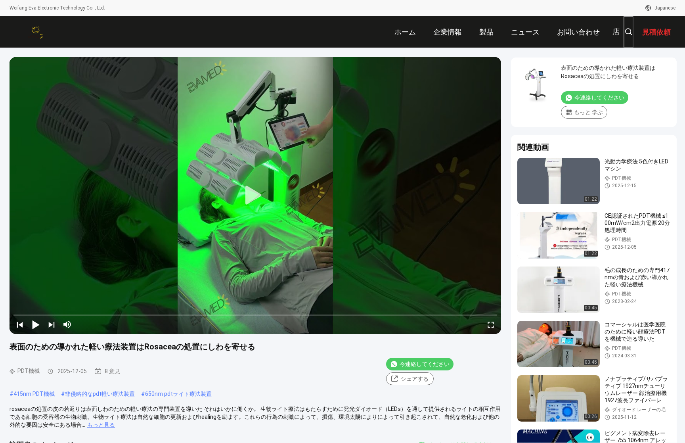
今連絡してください (425, 364)
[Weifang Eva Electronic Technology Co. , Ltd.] (35, 32)
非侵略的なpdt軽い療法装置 (100, 394)
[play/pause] (36, 324)
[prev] (20, 324)
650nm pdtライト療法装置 (178, 394)
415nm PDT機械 (34, 394)
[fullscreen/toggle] (491, 324)
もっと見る (101, 425)
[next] (51, 324)
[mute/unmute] (67, 324)
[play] (255, 195)
